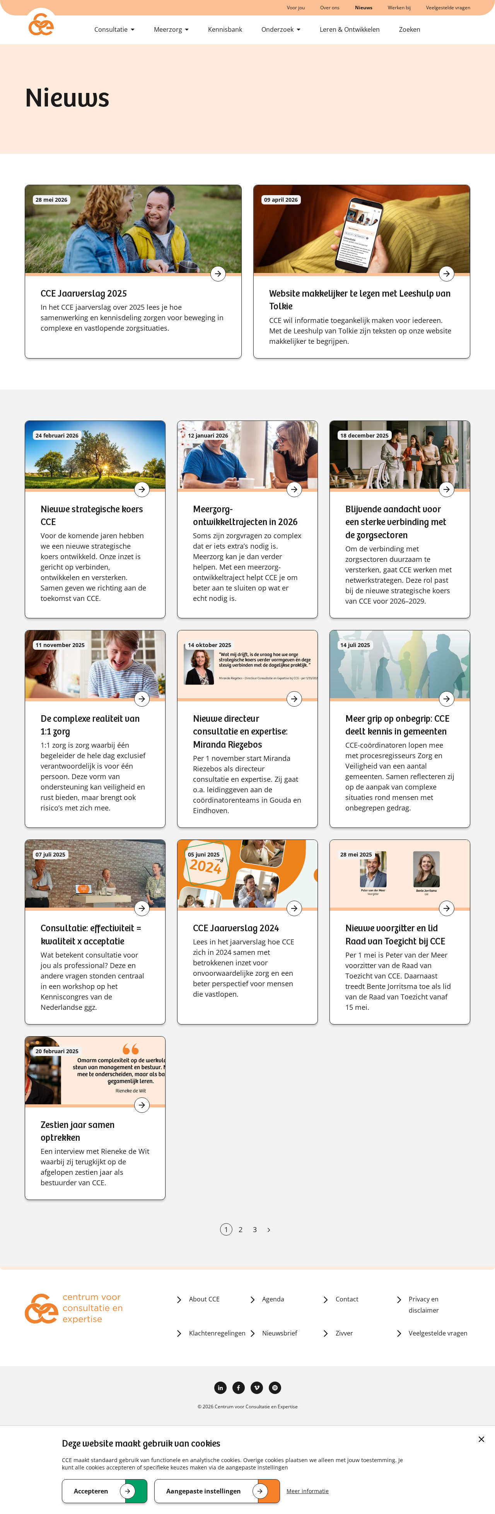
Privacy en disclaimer (424, 1305)
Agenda (273, 1299)
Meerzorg (168, 29)
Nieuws (363, 7)
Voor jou (296, 7)
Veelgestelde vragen (448, 7)
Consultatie (111, 29)
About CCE (204, 1299)
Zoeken (409, 29)
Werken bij (399, 7)
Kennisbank (225, 29)
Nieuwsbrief (279, 1333)
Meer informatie (308, 1491)
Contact (347, 1299)
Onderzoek (277, 29)
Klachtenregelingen (217, 1333)
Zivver (344, 1333)
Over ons (330, 7)
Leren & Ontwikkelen (350, 29)
